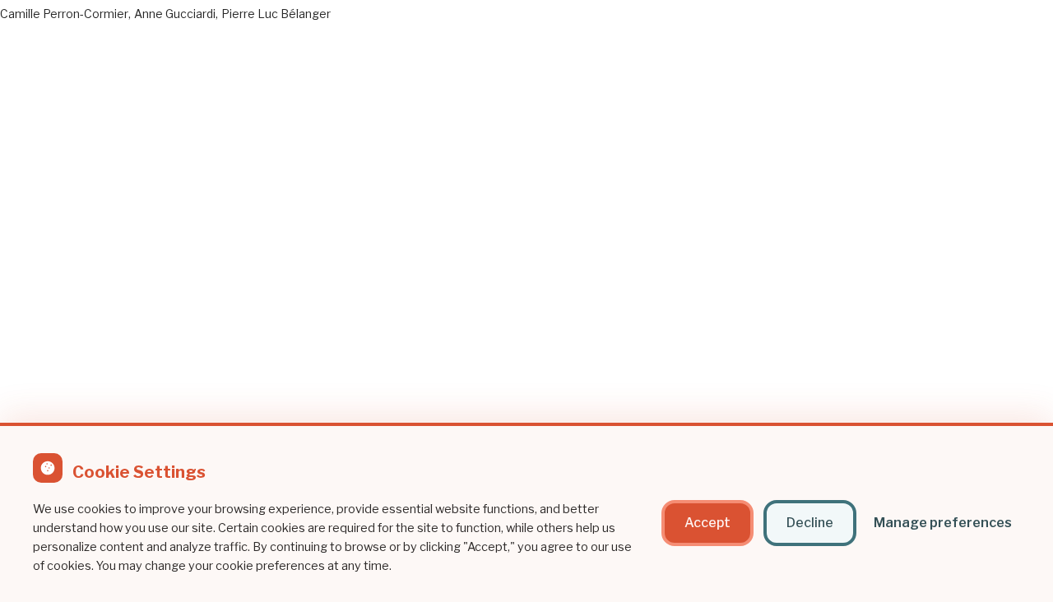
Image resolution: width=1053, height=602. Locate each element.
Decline (809, 522)
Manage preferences (943, 522)
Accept (707, 522)
